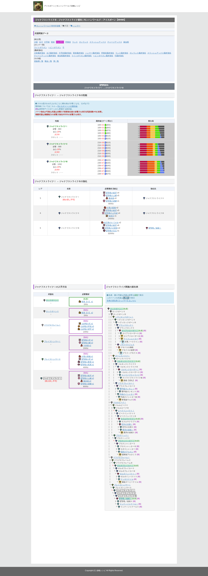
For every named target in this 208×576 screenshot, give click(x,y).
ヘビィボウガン (54, 47)
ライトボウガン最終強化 (82, 56)
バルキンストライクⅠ (126, 361)
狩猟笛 (68, 42)
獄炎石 (111, 216)
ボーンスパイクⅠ (122, 356)
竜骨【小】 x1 (87, 302)
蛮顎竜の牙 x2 (87, 340)
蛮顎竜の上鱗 (111, 195)
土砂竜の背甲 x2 (87, 329)
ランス (75, 42)
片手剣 (47, 42)
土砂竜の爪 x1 (87, 324)
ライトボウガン (40, 47)
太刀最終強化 (51, 53)
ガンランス (83, 42)
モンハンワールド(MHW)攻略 (48, 26)
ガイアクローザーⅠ (130, 331)
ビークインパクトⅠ (126, 411)
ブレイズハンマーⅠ (52, 341)
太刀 (41, 42)
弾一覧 (56, 61)
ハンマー (76, 26)
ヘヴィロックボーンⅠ (124, 317)
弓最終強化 (119, 56)
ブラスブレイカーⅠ (126, 383)
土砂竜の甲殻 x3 (87, 326)
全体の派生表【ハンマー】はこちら (121, 301)
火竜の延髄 (111, 208)
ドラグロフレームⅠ (52, 325)
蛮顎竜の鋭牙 (111, 193)
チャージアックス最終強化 (45, 56)
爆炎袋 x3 (87, 381)
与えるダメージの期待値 (67, 106)
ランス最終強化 (121, 53)
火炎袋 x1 (87, 345)
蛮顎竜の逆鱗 (111, 201)
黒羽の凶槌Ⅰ (127, 430)
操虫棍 (126, 42)
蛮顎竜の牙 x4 (87, 359)
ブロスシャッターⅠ (126, 441)
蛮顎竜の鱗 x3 (87, 343)
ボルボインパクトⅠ (128, 474)
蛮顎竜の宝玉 (111, 231)
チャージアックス (114, 42)
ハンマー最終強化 (92, 53)
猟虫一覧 (48, 61)
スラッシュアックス (98, 42)
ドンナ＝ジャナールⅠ (129, 504)
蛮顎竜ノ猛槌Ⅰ (154, 228)
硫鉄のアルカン (127, 452)
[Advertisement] (104, 74)
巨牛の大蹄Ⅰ (127, 424)
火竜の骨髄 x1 (87, 356)
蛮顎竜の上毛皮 (111, 213)
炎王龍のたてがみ (111, 223)
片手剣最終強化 (65, 53)
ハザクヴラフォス (127, 345)
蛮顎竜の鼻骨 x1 (87, 362)
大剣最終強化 (39, 53)
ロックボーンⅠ (52, 300)
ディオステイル (127, 479)
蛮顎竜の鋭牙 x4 (87, 376)
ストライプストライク (131, 375)
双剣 (53, 42)
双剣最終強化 (78, 53)
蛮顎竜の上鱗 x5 (87, 378)
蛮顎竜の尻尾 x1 (87, 365)
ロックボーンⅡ (52, 311)
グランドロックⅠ (126, 325)
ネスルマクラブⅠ (128, 419)
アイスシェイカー (131, 339)
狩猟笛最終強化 (107, 53)
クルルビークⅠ (119, 402)
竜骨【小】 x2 (87, 313)
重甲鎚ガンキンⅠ (127, 389)
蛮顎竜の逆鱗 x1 (87, 384)
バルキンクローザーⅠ (130, 369)
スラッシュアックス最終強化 (159, 53)
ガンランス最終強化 (138, 53)
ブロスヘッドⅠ (122, 435)
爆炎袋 (111, 198)
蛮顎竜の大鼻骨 (111, 228)
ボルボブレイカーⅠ (125, 466)
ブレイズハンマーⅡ (52, 359)
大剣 (36, 42)
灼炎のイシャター (127, 394)
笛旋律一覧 (38, 61)
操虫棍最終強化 (63, 56)
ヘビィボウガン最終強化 (103, 56)
